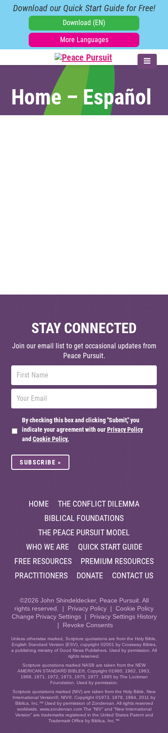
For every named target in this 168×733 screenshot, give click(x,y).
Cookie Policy (135, 608)
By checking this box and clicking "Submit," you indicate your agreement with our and (82, 429)
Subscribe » (40, 462)
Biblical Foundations (84, 518)
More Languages (84, 39)
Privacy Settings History (123, 616)
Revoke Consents (88, 625)
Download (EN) (84, 22)
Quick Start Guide (110, 546)
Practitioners (41, 575)
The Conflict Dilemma (98, 503)
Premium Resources (117, 561)
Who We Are (47, 546)
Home (39, 503)
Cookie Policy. (51, 438)
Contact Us (132, 575)
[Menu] (147, 61)
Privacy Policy (125, 429)
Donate (90, 575)
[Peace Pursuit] (61, 57)
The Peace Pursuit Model (84, 532)
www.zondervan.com (61, 709)
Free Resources (43, 561)
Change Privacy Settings (46, 616)
